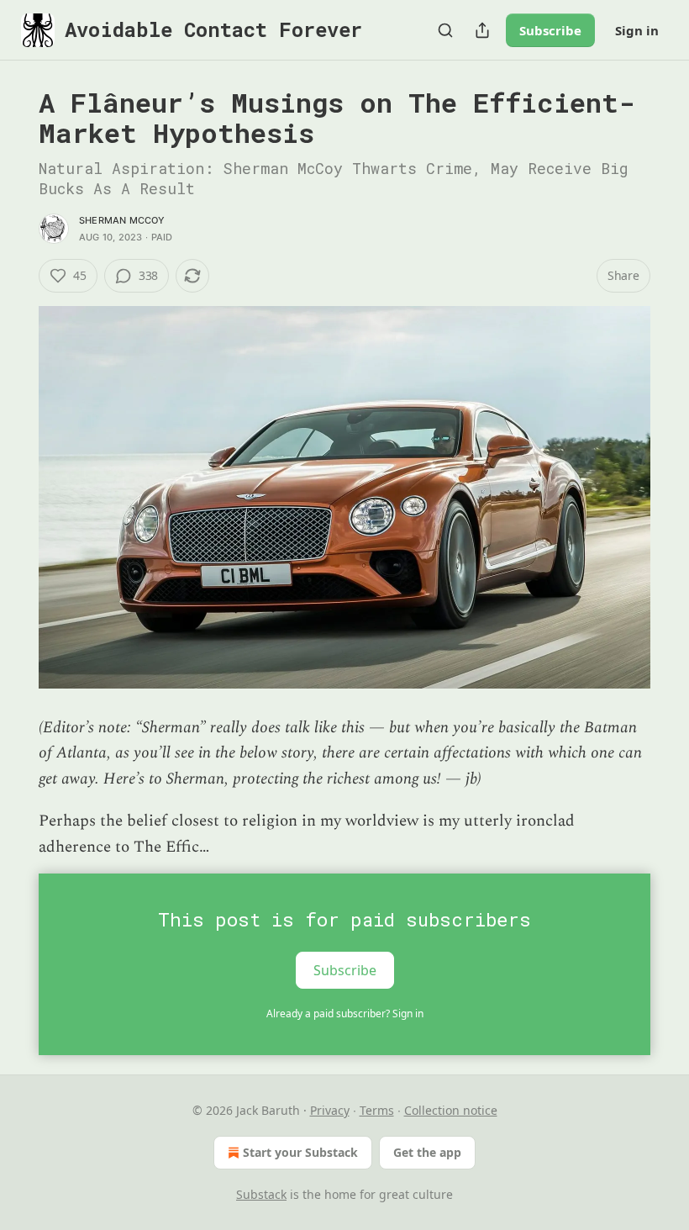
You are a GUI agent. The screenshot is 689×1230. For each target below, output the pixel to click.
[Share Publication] (482, 30)
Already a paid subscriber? (344, 1013)
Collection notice (450, 1110)
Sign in (637, 30)
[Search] (445, 30)
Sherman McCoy (122, 220)
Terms (377, 1110)
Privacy (330, 1110)
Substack (261, 1194)
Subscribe (550, 30)
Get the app (427, 1152)
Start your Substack (300, 1152)
